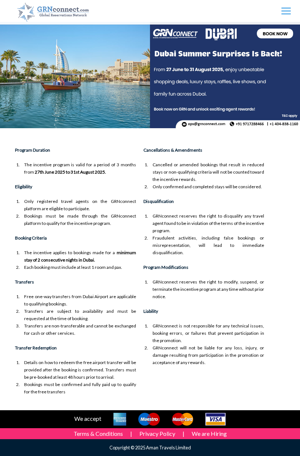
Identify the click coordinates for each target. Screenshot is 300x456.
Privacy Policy (157, 433)
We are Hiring (209, 433)
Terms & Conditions (98, 433)
